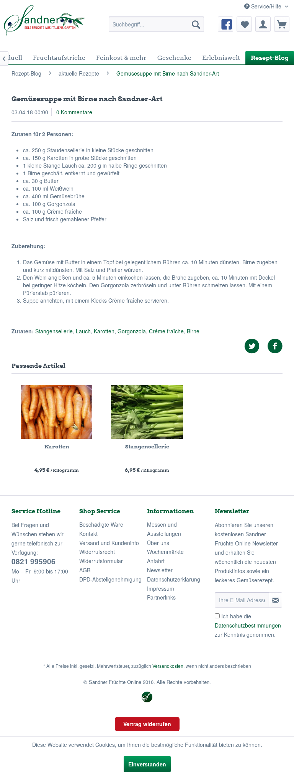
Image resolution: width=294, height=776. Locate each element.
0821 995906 (33, 561)
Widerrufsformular (101, 561)
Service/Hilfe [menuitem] (266, 6)
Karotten (104, 331)
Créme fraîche (166, 331)
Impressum (160, 588)
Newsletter (160, 570)
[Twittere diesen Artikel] (255, 346)
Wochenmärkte (165, 551)
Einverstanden (147, 764)
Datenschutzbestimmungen (248, 625)
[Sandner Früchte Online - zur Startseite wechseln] (44, 24)
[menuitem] (156, 24)
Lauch (83, 331)
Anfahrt (156, 561)
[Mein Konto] (263, 24)
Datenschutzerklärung (173, 579)
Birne (193, 331)
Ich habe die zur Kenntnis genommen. (248, 625)
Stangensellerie (54, 331)
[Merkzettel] (244, 24)
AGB (84, 570)
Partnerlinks (161, 597)
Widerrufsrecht (97, 551)
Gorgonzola (132, 331)
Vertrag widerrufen (147, 724)
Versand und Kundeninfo (109, 543)
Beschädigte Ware (101, 524)
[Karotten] (56, 412)
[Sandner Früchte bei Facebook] (225, 24)
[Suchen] (196, 24)
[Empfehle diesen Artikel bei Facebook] (275, 346)
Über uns (158, 543)
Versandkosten (167, 665)
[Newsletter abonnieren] (275, 600)
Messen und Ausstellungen (164, 529)
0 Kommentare (74, 112)
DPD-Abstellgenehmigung (110, 579)
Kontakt (88, 533)
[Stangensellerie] (147, 412)
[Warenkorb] (281, 24)
